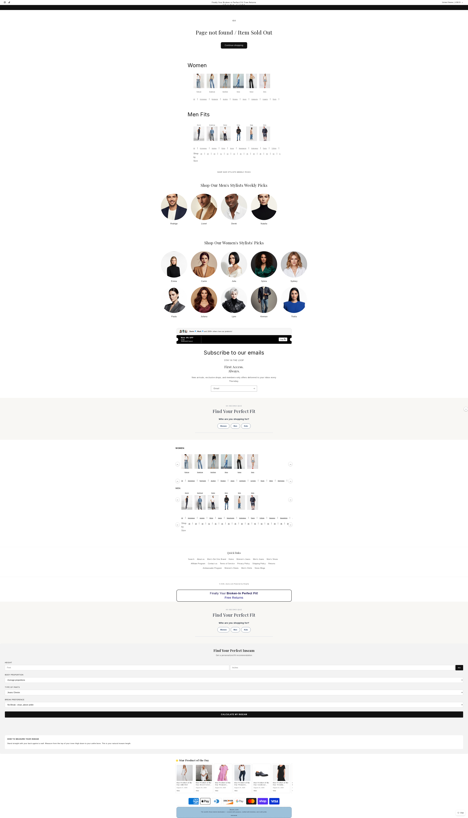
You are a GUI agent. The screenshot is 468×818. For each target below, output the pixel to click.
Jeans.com (229, 584)
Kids (246, 426)
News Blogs (260, 568)
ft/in (459, 668)
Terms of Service (227, 564)
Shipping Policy (259, 564)
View (178, 790)
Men (235, 426)
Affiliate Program (198, 564)
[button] (5, 6)
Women (223, 426)
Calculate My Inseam (234, 714)
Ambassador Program (212, 568)
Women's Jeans (243, 559)
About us (201, 559)
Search (191, 559)
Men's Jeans (258, 559)
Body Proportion (14, 675)
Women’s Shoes (231, 568)
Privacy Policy (243, 564)
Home (231, 559)
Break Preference (14, 700)
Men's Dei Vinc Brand (216, 559)
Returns (271, 564)
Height (8, 663)
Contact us (212, 564)
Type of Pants (12, 687)
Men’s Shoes (272, 559)
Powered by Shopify (241, 584)
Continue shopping (234, 45)
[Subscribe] (254, 389)
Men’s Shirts (246, 568)
